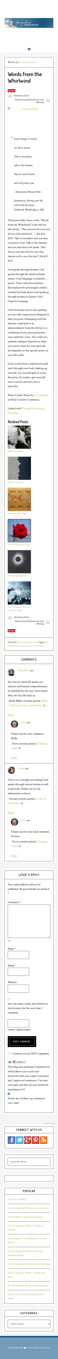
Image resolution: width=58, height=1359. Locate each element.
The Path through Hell (17, 575)
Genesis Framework (41, 1347)
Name (12, 948)
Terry (23, 722)
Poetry (20, 642)
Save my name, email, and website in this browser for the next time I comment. (28, 1008)
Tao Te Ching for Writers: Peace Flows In (28, 1208)
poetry (27, 645)
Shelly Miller (23, 670)
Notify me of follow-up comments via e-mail (26, 1101)
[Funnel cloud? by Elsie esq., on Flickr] (29, 119)
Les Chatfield (41, 395)
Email (12, 965)
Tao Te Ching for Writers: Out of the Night (19, 609)
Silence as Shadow (15, 482)
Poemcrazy (19, 645)
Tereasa (21, 768)
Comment (14, 902)
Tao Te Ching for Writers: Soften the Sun (28, 1285)
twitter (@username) (19, 1029)
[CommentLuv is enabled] (19, 1062)
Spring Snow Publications (29, 23)
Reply (11, 715)
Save (13, 90)
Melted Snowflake (15, 451)
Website (12, 982)
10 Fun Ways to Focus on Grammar (25, 1217)
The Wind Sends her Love (19, 544)
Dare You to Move (17, 1199)
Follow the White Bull (17, 513)
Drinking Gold (21, 95)
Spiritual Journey (30, 642)
